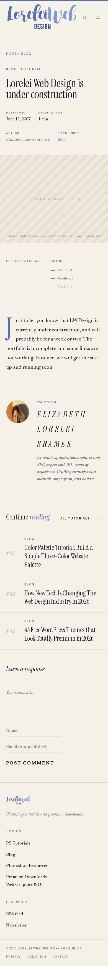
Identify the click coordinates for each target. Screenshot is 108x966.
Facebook (65, 278)
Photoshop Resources (27, 866)
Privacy (13, 956)
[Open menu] (98, 18)
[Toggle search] (84, 18)
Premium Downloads (26, 877)
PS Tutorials (18, 843)
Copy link (64, 286)
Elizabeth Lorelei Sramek (28, 140)
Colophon (37, 956)
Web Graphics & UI (24, 885)
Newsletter (16, 925)
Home (11, 53)
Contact (60, 956)
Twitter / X (64, 270)
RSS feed (14, 914)
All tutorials (75, 518)
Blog (26, 53)
